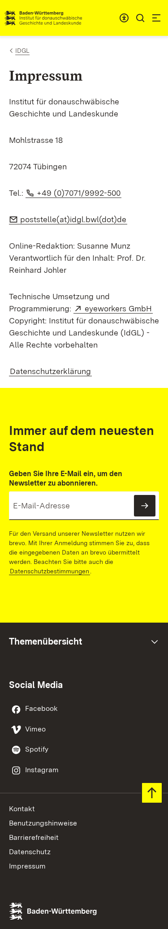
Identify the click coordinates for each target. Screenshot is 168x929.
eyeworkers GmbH (119, 308)
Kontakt (22, 808)
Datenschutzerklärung (50, 371)
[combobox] (124, 18)
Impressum (27, 866)
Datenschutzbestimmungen (49, 571)
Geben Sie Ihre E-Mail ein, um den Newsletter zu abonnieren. (65, 478)
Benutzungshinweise (43, 823)
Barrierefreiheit (34, 837)
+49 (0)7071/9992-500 (79, 193)
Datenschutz (30, 851)
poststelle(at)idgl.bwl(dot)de (73, 219)
